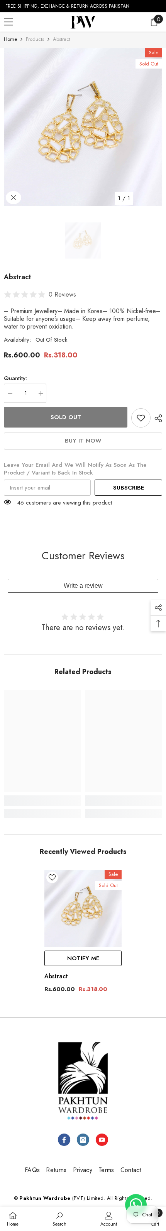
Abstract (56, 976)
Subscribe (128, 487)
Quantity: (15, 378)
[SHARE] (156, 418)
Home (10, 39)
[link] (42, 800)
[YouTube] (101, 1139)
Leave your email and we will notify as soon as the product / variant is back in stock (75, 468)
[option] (83, 127)
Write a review (83, 585)
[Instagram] (83, 1139)
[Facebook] (64, 1139)
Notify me (83, 958)
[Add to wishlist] (141, 418)
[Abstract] (83, 908)
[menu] (8, 22)
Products (35, 39)
